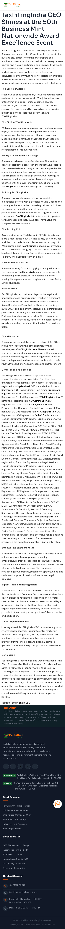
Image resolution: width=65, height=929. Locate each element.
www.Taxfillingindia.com (24, 349)
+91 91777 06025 (17, 885)
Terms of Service (32, 924)
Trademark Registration (14, 868)
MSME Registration (49, 397)
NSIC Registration (46, 411)
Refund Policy (48, 924)
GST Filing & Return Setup (16, 845)
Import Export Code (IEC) (16, 859)
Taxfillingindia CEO (20, 702)
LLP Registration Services (15, 810)
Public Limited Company (15, 824)
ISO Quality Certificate (14, 863)
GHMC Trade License (46, 415)
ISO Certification (38, 400)
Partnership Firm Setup (14, 819)
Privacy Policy (16, 924)
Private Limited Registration (16, 805)
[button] (57, 804)
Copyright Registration (45, 516)
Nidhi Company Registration (31, 404)
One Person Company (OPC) (17, 814)
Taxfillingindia (34, 131)
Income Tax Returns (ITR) (15, 849)
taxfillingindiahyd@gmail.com (23, 892)
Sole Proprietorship (12, 828)
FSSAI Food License (12, 854)
